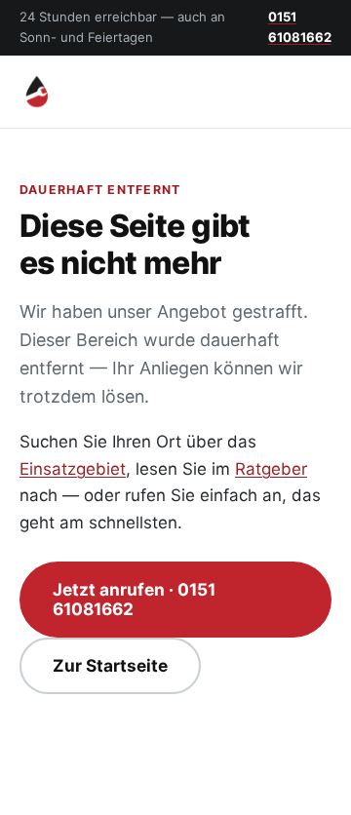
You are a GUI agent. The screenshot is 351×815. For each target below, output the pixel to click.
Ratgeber (271, 469)
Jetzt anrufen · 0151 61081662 (134, 599)
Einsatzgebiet (73, 469)
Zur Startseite (110, 665)
